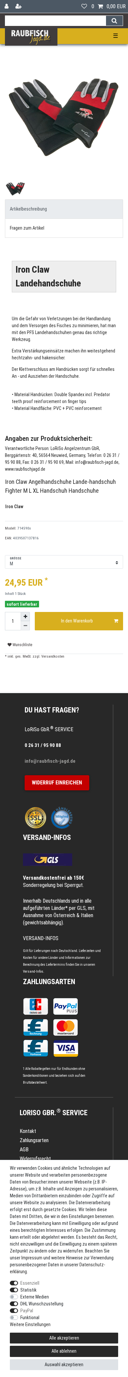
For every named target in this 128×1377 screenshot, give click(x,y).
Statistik (28, 1290)
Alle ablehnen (64, 1351)
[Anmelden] (7, 6)
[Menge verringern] (25, 625)
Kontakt (28, 1131)
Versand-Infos (33, 971)
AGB (24, 1149)
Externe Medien (34, 1296)
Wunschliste (21, 645)
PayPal (26, 1310)
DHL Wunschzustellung (41, 1303)
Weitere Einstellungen (30, 1324)
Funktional (29, 1317)
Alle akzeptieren (64, 1338)
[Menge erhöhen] (25, 616)
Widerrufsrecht (35, 1159)
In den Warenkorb (77, 620)
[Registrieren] (19, 6)
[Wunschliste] (84, 6)
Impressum (31, 1257)
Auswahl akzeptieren (64, 1364)
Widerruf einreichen (57, 782)
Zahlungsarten (49, 982)
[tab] (64, 209)
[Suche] (114, 20)
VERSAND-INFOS (47, 837)
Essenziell (29, 1283)
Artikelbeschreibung (28, 209)
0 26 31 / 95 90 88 (43, 745)
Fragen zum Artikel (27, 228)
